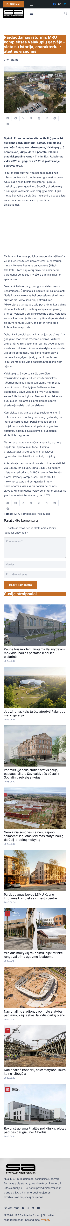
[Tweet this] (23, 118)
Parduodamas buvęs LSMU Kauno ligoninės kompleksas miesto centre (30, 896)
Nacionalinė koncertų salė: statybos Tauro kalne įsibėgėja (35, 1072)
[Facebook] (54, 4)
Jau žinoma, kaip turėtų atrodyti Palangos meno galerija (34, 713)
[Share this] (16, 118)
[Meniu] (31, 4)
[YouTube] (38, 1208)
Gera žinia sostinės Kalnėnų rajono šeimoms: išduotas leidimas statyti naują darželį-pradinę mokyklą (33, 836)
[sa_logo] (13, 13)
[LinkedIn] (64, 4)
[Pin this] (39, 118)
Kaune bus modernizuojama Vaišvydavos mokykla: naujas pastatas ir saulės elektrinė (34, 653)
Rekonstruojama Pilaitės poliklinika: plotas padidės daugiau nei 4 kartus (35, 1130)
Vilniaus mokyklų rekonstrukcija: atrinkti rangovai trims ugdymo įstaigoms (33, 955)
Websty (45, 1219)
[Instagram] (59, 4)
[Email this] (8, 118)
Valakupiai (43, 513)
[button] (65, 13)
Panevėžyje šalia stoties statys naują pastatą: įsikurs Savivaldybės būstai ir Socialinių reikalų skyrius (31, 773)
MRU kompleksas (25, 513)
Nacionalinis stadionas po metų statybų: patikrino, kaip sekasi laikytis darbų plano (34, 1013)
